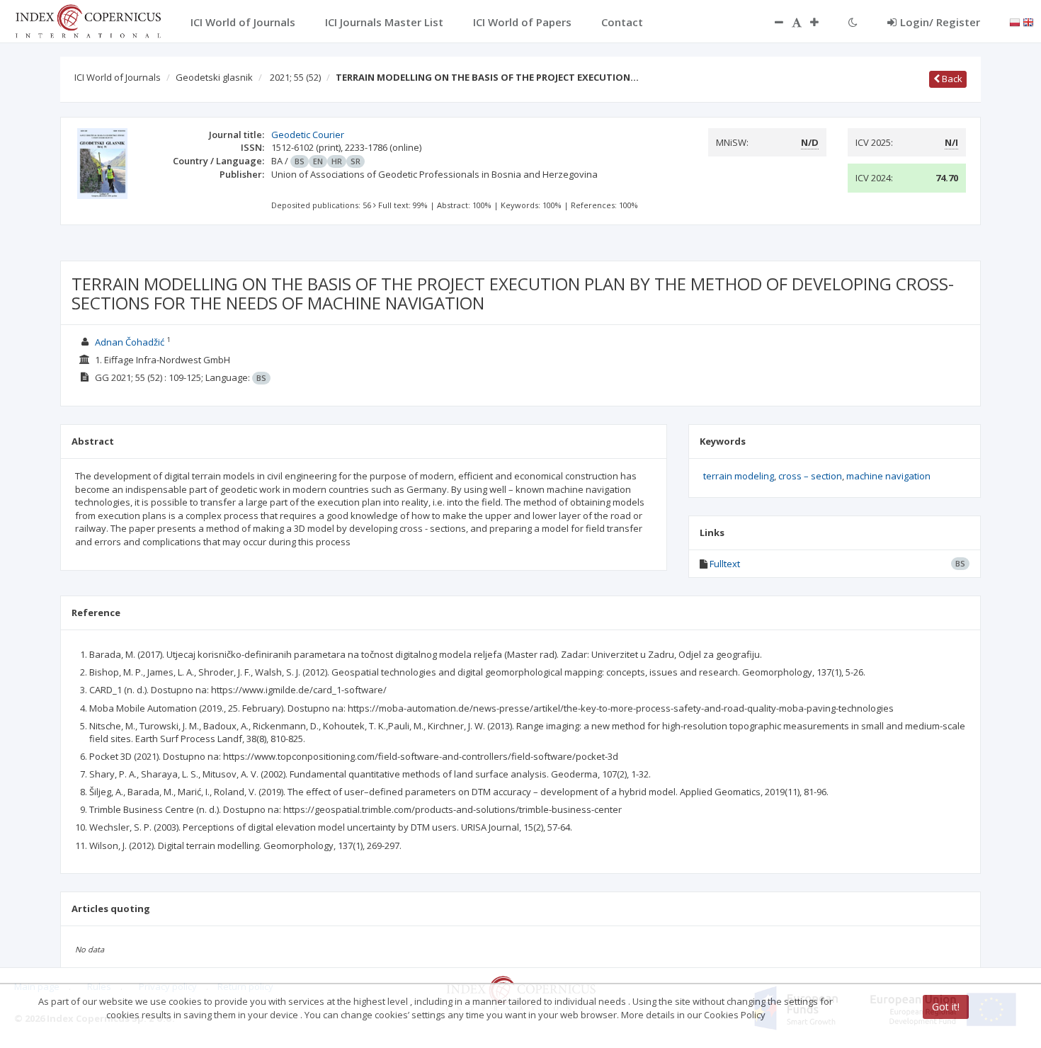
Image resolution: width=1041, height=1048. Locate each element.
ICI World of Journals (117, 77)
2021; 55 (295, 77)
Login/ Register (940, 22)
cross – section (810, 475)
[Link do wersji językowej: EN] (1028, 21)
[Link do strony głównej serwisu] (88, 19)
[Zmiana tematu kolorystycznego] (853, 22)
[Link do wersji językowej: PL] (1014, 21)
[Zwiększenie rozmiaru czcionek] (821, 22)
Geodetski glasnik (214, 77)
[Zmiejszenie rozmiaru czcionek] (772, 22)
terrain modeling (738, 475)
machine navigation (888, 475)
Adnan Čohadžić (129, 342)
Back (951, 78)
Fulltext (725, 563)
